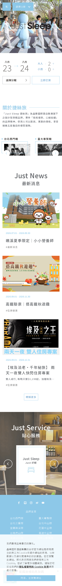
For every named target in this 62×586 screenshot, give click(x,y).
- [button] (45, 63)
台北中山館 (45, 523)
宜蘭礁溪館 (16, 528)
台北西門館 (16, 518)
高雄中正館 (45, 533)
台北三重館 (16, 523)
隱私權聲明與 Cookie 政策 (34, 566)
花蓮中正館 (45, 528)
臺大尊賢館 (45, 518)
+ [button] (53, 63)
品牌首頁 (31, 511)
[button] (6, 6)
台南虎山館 (16, 533)
